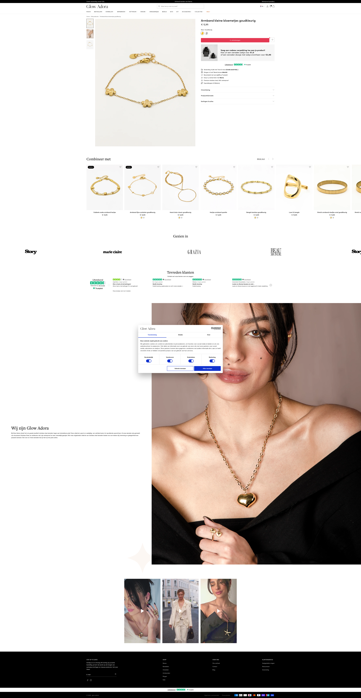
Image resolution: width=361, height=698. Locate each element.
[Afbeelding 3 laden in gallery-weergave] (89, 44)
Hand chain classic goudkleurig (180, 212)
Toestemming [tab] (152, 335)
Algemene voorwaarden (211, 695)
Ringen (165, 676)
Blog (213, 670)
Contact (214, 666)
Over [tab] (208, 335)
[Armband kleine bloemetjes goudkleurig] (202, 33)
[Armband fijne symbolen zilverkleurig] (144, 217)
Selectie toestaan (180, 368)
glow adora (95, 695)
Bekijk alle (261, 159)
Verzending (265, 670)
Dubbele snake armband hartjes (105, 212)
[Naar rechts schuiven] (273, 159)
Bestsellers (166, 666)
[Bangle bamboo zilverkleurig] (257, 217)
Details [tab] (180, 335)
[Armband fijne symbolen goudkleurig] (141, 217)
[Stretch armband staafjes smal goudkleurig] (331, 217)
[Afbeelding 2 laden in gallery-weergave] (89, 34)
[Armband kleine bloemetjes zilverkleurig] (206, 33)
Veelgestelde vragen (268, 663)
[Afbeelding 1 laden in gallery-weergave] (89, 23)
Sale (164, 680)
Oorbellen (166, 670)
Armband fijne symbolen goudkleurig (142, 212)
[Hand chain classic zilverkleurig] (181, 217)
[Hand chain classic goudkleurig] (179, 217)
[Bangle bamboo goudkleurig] (255, 217)
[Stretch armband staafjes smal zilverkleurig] (333, 217)
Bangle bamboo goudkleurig (256, 212)
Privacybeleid (226, 695)
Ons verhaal (216, 663)
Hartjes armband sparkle (218, 212)
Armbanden (166, 673)
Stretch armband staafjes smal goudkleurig (332, 212)
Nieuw (164, 663)
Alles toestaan (207, 368)
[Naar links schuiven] (268, 159)
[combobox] (180, 6)
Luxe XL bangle (294, 212)
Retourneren (266, 666)
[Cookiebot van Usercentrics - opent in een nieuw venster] (212, 328)
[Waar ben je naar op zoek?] (159, 6)
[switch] (170, 360)
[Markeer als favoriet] (272, 40)
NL (262, 6)
